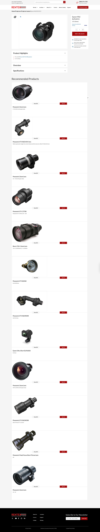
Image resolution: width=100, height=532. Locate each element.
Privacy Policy (28, 528)
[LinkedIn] (24, 518)
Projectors (18, 11)
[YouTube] (16, 518)
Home (13, 11)
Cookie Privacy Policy (70, 528)
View (35, 103)
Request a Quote (83, 7)
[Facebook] (18, 518)
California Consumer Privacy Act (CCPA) (48, 528)
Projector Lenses (25, 11)
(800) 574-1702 (83, 1)
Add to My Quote (80, 33)
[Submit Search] (64, 2)
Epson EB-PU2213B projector (26, 56)
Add (63, 103)
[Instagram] (21, 518)
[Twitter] (12, 518)
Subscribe (84, 518)
